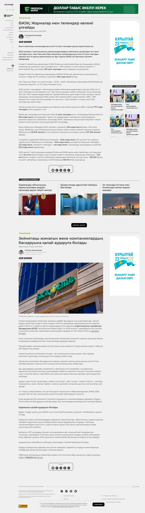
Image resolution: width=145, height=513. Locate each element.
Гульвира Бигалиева (33, 35)
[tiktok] (66, 491)
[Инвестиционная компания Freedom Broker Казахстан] (8, 15)
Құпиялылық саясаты (110, 496)
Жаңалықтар (9, 20)
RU (7, 10)
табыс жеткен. (31, 457)
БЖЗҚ (21, 42)
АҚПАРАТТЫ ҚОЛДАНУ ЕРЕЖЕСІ (112, 502)
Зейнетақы (28, 258)
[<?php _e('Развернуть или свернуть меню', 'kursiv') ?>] (13, 66)
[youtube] (75, 491)
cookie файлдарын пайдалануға (62, 506)
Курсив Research (8, 30)
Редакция (10, 52)
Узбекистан (9, 70)
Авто (11, 23)
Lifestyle (10, 35)
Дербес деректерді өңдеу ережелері (114, 499)
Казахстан (10, 68)
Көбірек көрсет (79, 225)
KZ (12, 10)
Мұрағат (66, 499)
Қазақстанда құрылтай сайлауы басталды (78, 186)
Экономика (9, 37)
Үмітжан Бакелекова (33, 250)
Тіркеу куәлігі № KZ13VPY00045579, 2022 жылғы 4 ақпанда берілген (37, 494)
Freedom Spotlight (7, 60)
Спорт (11, 42)
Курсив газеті (9, 27)
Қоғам (11, 32)
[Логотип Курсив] (8, 4)
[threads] (71, 491)
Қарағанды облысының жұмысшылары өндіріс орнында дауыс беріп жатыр (35, 187)
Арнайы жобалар (8, 57)
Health (11, 39)
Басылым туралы (69, 496)
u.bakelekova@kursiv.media (33, 254)
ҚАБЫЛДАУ (98, 504)
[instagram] (62, 491)
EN (10, 10)
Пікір (12, 25)
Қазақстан (28, 42)
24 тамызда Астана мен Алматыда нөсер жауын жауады (116, 187)
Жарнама (10, 55)
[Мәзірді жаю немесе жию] (12, 47)
